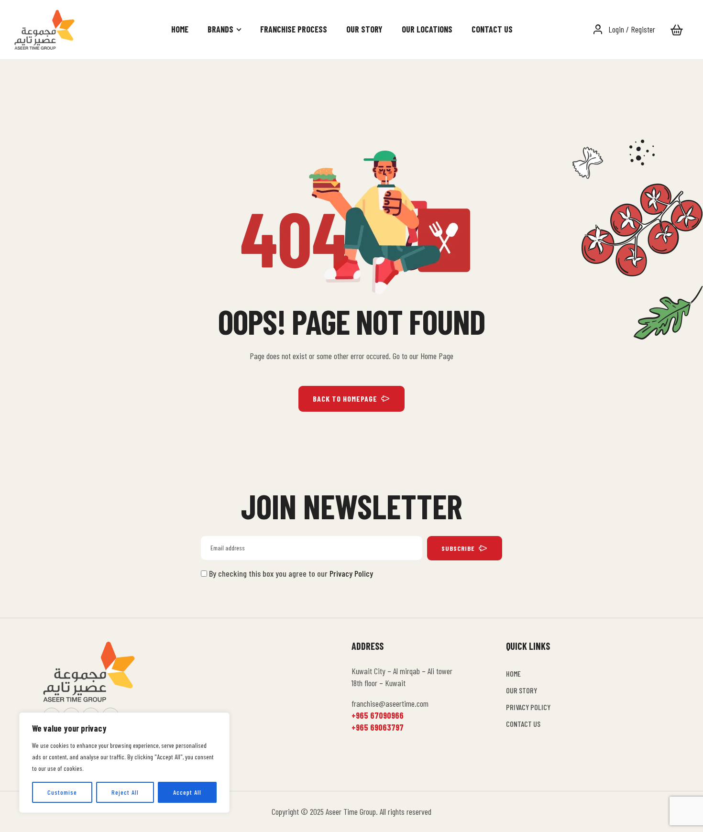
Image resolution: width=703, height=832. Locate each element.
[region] (124, 762)
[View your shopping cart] (676, 29)
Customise (62, 792)
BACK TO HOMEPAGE (345, 398)
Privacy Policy (351, 573)
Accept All (187, 792)
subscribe (458, 548)
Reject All (125, 792)
